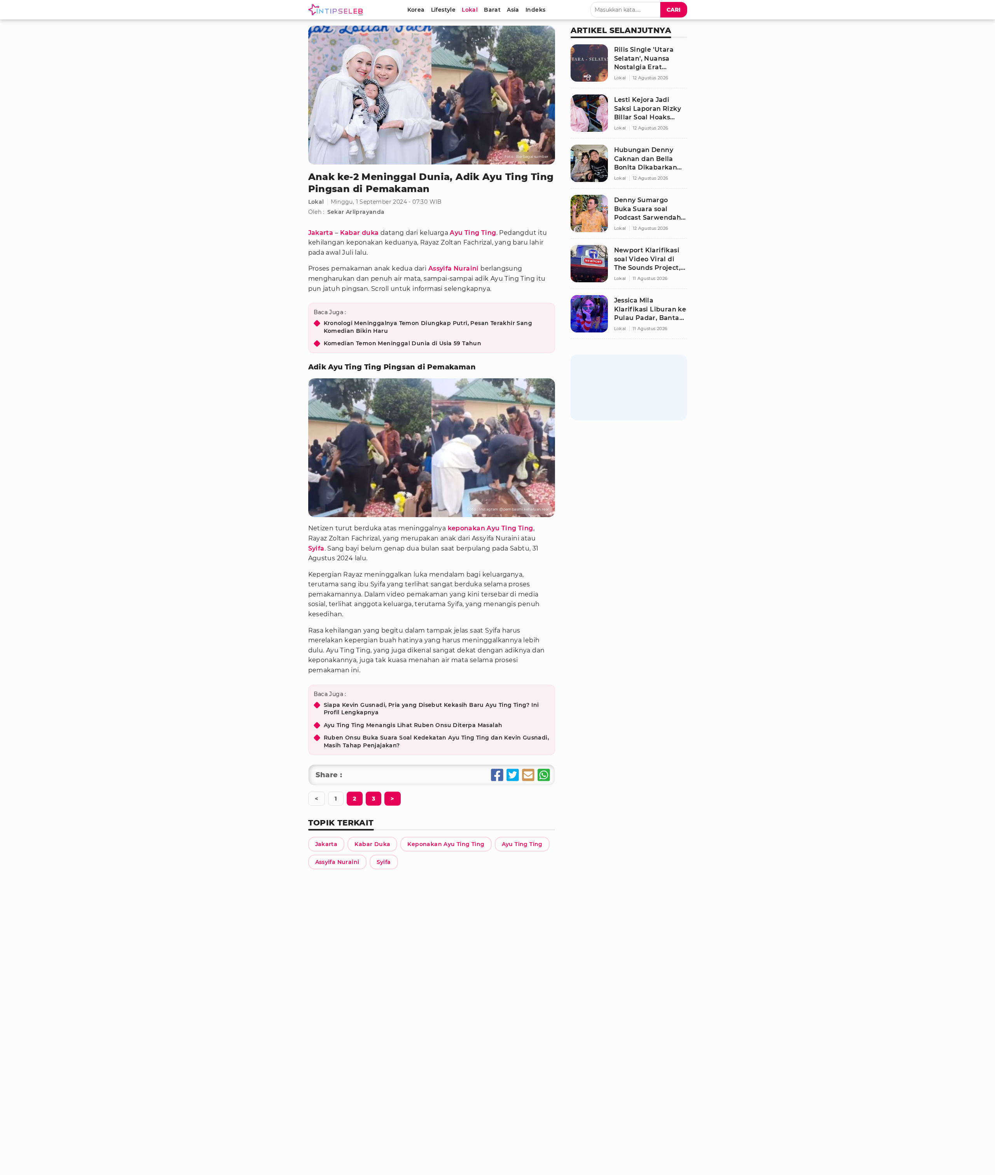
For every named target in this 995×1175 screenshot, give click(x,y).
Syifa (316, 548)
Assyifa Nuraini (453, 268)
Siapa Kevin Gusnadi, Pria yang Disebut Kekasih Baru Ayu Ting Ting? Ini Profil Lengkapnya (431, 708)
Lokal (316, 201)
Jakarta (320, 232)
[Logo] (337, 9)
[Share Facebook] (497, 775)
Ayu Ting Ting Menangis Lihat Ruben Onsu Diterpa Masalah (413, 725)
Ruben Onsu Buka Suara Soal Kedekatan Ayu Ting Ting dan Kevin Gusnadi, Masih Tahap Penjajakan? (436, 741)
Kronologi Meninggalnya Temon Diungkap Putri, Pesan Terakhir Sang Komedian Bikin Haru (428, 327)
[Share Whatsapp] (544, 775)
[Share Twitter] (512, 775)
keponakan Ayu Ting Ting (490, 528)
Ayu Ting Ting (473, 232)
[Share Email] (528, 775)
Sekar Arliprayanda (356, 211)
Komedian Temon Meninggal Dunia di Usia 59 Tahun (403, 343)
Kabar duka (359, 232)
